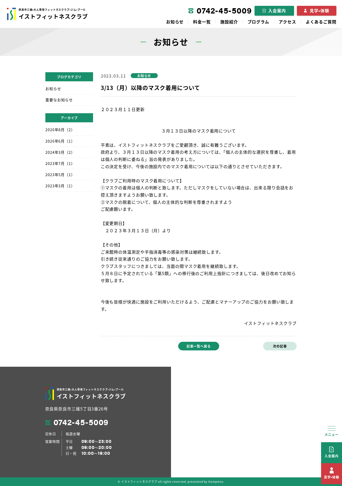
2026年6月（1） (60, 141)
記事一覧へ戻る (199, 346)
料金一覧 (202, 22)
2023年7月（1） (60, 163)
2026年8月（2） (60, 129)
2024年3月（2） (60, 152)
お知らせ (175, 22)
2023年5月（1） (60, 174)
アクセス (287, 22)
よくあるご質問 (321, 22)
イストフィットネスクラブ (53, 14)
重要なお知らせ (59, 100)
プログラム (258, 22)
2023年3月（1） (60, 185)
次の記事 (280, 346)
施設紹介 (229, 22)
